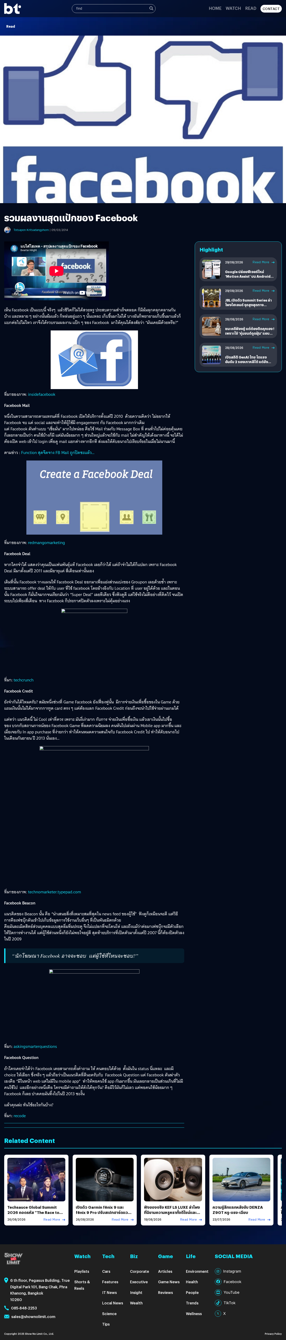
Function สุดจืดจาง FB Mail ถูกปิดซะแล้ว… (57, 452)
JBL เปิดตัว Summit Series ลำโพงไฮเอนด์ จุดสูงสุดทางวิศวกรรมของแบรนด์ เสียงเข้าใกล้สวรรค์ (248, 307)
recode (20, 1115)
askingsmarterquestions (35, 1046)
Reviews (165, 1292)
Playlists (81, 1271)
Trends (192, 1302)
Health (192, 1281)
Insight (136, 1292)
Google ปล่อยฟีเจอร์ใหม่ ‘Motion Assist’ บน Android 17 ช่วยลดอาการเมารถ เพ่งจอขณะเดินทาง (248, 278)
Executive (139, 1281)
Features (110, 1281)
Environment (197, 1271)
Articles (165, 1271)
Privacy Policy (273, 1333)
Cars (106, 1271)
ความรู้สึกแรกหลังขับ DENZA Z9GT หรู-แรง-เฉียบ (238, 1210)
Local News (112, 1302)
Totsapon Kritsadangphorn (31, 230)
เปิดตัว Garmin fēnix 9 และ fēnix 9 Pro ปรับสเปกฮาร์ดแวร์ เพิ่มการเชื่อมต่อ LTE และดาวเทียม (103, 1215)
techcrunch (23, 680)
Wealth (136, 1302)
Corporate (139, 1271)
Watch (233, 8)
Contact (271, 8)
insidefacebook (41, 394)
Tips (106, 1324)
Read (250, 8)
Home (215, 8)
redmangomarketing (46, 542)
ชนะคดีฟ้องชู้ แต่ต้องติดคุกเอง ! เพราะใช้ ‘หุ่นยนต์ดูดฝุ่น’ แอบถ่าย (249, 333)
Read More (261, 262)
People (192, 1292)
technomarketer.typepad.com (54, 891)
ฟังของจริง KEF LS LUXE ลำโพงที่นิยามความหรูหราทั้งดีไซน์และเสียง (172, 1212)
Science (109, 1313)
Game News (169, 1281)
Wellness (194, 1313)
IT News (109, 1292)
